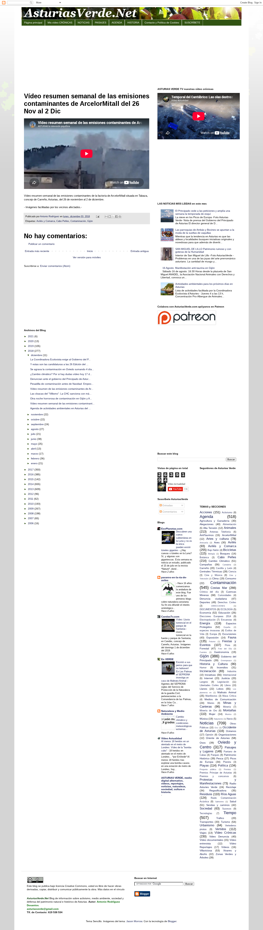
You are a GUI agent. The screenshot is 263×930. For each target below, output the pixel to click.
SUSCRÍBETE (192, 22)
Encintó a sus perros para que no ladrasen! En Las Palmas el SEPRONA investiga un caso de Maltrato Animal (176, 671)
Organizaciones (227, 734)
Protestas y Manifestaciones (218, 781)
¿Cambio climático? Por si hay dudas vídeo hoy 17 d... (61, 374)
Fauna (232, 637)
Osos (203, 742)
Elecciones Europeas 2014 (215, 616)
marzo (35, 453)
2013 (31, 489)
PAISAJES (100, 22)
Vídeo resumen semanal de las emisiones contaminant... (62, 403)
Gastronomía (221, 652)
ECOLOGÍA (227, 609)
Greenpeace (226, 660)
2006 (31, 523)
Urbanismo (207, 825)
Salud (233, 801)
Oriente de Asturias (218, 738)
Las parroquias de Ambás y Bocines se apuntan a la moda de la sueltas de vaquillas (204, 231)
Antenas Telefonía (220, 532)
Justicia (225, 678)
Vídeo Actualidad (171, 738)
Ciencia (232, 571)
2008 (31, 513)
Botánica (204, 557)
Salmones (219, 802)
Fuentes (203, 652)
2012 (31, 493)
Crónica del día (209, 592)
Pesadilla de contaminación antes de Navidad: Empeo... (61, 383)
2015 (31, 479)
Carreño (204, 568)
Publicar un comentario (41, 243)
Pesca (219, 758)
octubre (35, 419)
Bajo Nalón (213, 550)
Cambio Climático (219, 560)
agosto (35, 429)
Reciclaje (231, 787)
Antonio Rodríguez (50, 216)
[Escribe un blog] (109, 216)
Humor (203, 667)
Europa (213, 634)
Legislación (223, 682)
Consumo (230, 578)
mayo (34, 443)
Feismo (212, 641)
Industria (231, 671)
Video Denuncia (219, 836)
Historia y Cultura (214, 664)
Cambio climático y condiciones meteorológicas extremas (184, 722)
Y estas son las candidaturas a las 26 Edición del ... (59, 364)
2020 (31, 341)
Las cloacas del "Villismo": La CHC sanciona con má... (60, 393)
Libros (228, 685)
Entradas (167, 505)
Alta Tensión (210, 528)
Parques (215, 755)
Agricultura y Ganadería (215, 520)
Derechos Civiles (227, 602)
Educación (224, 612)
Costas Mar (219, 588)
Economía (205, 612)
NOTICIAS (83, 22)
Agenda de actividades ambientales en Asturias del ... (60, 408)
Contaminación (78, 221)
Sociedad (206, 808)
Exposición (212, 637)
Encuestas (226, 620)
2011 (31, 498)
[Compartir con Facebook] (116, 216)
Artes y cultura (217, 538)
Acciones (206, 512)
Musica (228, 714)
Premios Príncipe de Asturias (216, 773)
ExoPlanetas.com (171, 528)
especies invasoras (210, 630)
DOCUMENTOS (208, 609)
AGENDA (117, 22)
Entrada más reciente (37, 251)
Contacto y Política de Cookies (162, 22)
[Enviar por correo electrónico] (106, 216)
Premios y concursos (214, 776)
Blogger (172, 921)
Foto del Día (225, 649)
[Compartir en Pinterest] (120, 216)
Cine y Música (213, 575)
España (227, 627)
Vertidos (220, 829)
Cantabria (227, 565)
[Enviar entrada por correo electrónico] (97, 216)
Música (204, 718)
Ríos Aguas (228, 794)
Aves (217, 542)
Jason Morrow (134, 921)
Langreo (204, 682)
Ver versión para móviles (87, 257)
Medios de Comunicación (220, 699)
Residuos (206, 794)
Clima (215, 578)
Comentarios (169, 511)
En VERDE (167, 659)
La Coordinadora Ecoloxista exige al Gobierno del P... (60, 359)
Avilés (232, 542)
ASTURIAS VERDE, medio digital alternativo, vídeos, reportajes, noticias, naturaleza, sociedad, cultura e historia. (176, 785)
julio (33, 433)
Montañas (229, 710)
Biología (211, 554)
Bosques (225, 553)
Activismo (227, 512)
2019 (31, 346)
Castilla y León (224, 568)
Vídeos (225, 847)
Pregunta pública (208, 769)
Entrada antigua (140, 251)
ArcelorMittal (229, 535)
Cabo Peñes (62, 221)
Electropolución (208, 620)
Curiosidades (224, 595)
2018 (31, 350)
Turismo (225, 821)
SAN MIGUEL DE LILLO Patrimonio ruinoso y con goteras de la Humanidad (203, 250)
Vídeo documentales (211, 839)
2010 (31, 503)
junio (34, 439)
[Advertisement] (131, 56)
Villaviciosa (206, 850)
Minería (227, 707)
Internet (208, 678)
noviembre (37, 414)
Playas (204, 765)
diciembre (37, 355)
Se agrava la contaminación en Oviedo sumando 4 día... (62, 369)
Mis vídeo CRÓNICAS (60, 22)
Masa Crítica (229, 696)
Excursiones (229, 634)
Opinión (209, 735)
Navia (230, 719)
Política (223, 765)
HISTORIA (133, 22)
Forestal (204, 648)
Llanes (203, 688)
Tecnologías (206, 813)
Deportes (205, 602)
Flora (227, 645)
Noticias (207, 723)
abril (33, 448)
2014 (31, 484)
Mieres (210, 703)
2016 (31, 474)
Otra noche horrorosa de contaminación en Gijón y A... (61, 398)
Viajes (203, 832)
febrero (35, 458)
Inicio (90, 251)
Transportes (206, 821)
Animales (230, 528)
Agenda (206, 516)
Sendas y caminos (218, 805)
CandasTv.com (170, 616)
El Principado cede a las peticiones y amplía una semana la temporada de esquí (202, 212)
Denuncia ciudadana (213, 598)
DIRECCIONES (218, 606)
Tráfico (220, 818)
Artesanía (204, 543)
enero (34, 463)
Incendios (222, 667)
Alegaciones (206, 524)
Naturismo (218, 719)
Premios (227, 769)
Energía (205, 623)
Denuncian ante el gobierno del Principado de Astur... (60, 379)
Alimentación (229, 524)
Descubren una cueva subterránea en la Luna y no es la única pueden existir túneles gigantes (176, 541)
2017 (31, 469)
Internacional (229, 675)
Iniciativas (210, 674)
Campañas (206, 564)
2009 (31, 508)
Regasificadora (217, 790)
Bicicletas (229, 550)
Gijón (90, 221)
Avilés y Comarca (45, 221)
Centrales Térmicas (211, 571)
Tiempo (229, 813)
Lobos (219, 688)
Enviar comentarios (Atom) (55, 266)
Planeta (227, 762)
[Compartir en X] (113, 216)
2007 (31, 518)
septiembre (37, 424)
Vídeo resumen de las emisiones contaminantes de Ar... (61, 388)
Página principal (33, 22)
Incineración (208, 671)
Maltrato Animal (226, 692)
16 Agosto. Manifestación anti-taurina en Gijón (188, 267)
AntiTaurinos (207, 535)
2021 (31, 336)
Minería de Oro (208, 710)
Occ (216, 728)
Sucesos (226, 809)
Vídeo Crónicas (225, 832)
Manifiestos (211, 696)
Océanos (231, 731)
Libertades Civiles (209, 685)
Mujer (212, 714)
